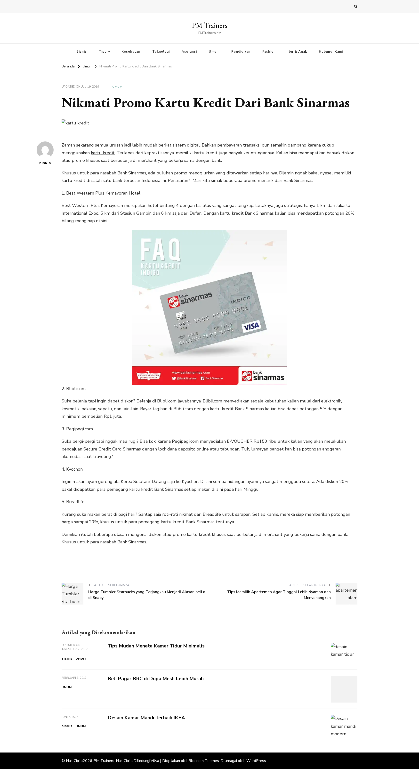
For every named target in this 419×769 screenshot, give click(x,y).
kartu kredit (103, 153)
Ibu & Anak (297, 51)
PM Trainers (209, 25)
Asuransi (189, 51)
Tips (102, 51)
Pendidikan (240, 51)
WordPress (256, 760)
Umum (214, 51)
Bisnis (81, 51)
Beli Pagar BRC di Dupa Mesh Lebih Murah (156, 678)
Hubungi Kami (331, 51)
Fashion (269, 51)
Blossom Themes (203, 760)
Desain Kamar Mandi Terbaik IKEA (146, 717)
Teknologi (161, 51)
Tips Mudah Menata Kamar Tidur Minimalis (156, 646)
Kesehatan (130, 51)
